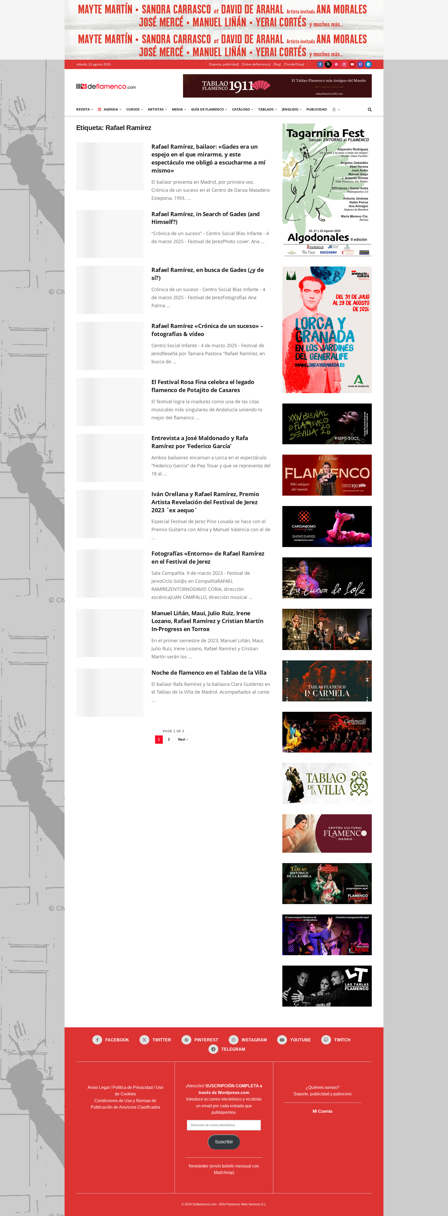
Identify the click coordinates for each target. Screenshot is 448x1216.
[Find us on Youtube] (352, 64)
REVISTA (83, 109)
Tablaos (266, 109)
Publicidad (316, 109)
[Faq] (277, 64)
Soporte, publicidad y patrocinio (322, 1094)
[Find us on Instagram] (344, 64)
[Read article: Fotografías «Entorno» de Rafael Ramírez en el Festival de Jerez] (110, 573)
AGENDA (111, 109)
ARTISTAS (156, 109)
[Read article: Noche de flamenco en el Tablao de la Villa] (110, 692)
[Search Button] (370, 109)
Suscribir (224, 1141)
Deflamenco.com (204, 1204)
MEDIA (177, 109)
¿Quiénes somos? (322, 1087)
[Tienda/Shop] (294, 64)
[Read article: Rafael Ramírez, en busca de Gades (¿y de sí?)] (110, 290)
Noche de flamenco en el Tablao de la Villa (209, 672)
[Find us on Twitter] (328, 64)
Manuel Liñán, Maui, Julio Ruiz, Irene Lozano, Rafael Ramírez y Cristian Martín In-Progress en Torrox (207, 621)
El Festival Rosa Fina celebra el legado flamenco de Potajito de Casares (202, 386)
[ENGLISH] (290, 109)
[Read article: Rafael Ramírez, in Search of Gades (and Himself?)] (110, 234)
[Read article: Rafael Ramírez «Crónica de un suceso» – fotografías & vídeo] (110, 346)
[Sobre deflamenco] (256, 64)
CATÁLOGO (241, 109)
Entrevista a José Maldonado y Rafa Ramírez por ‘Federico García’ (199, 442)
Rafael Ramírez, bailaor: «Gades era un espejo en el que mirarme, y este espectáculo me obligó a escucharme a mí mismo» (208, 158)
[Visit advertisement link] (224, 15)
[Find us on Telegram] (368, 64)
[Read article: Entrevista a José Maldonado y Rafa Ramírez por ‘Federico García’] (110, 458)
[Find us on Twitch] (360, 64)
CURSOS (132, 109)
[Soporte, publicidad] (224, 64)
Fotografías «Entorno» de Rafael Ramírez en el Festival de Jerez (207, 557)
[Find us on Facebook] (320, 64)
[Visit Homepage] (106, 86)
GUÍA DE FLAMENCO (207, 109)
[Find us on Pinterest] (336, 64)
